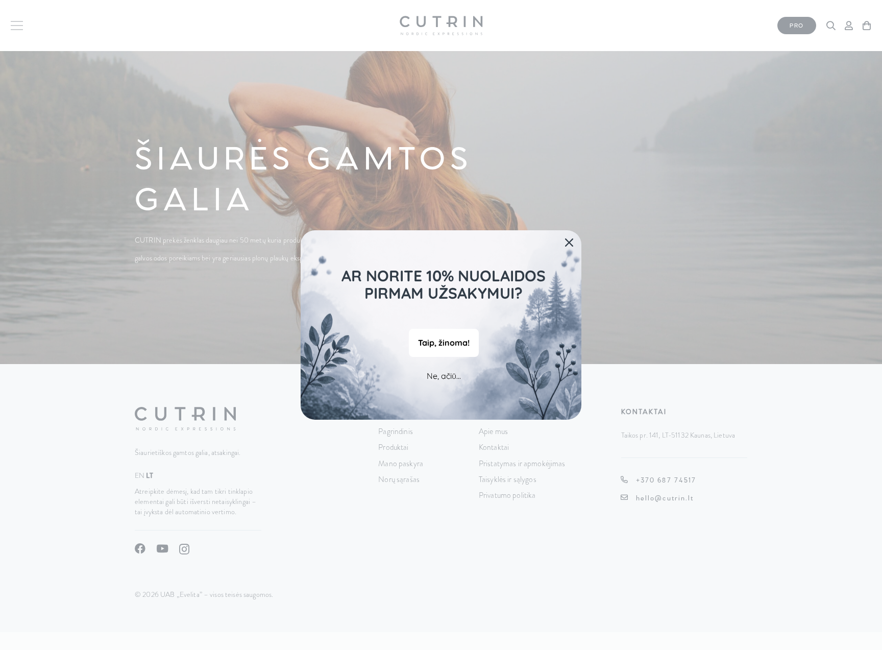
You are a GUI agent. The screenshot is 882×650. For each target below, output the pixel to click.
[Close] (569, 242)
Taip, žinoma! (444, 343)
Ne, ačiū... (444, 376)
